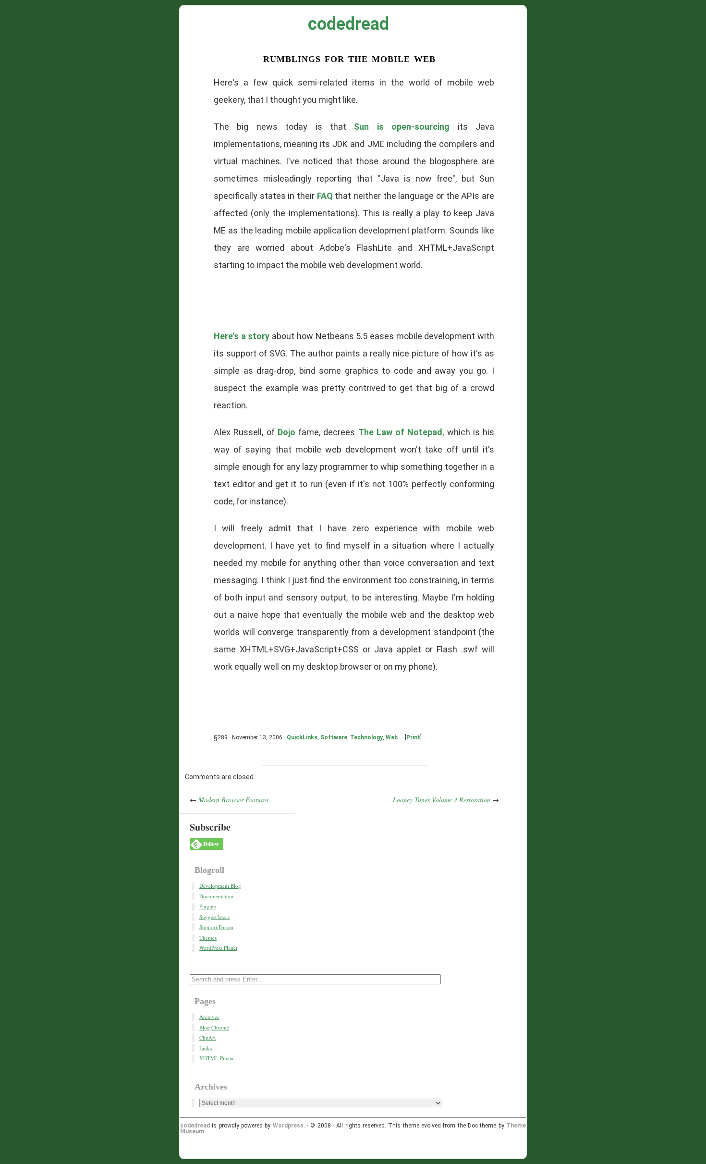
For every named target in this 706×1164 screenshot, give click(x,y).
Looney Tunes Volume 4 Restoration (441, 799)
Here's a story (241, 336)
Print (413, 737)
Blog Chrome (214, 1027)
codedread (348, 24)
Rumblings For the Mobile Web (349, 58)
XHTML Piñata (216, 1058)
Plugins (207, 906)
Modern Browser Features (233, 799)
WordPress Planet (218, 947)
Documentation (216, 896)
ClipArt (207, 1037)
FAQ (325, 196)
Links (205, 1048)
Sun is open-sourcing (402, 127)
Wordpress (288, 1125)
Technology (366, 737)
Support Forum (216, 927)
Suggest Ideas (214, 916)
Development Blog (220, 885)
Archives (209, 1016)
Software (333, 737)
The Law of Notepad (400, 432)
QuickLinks (302, 737)
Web (392, 737)
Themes (208, 937)
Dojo (286, 432)
